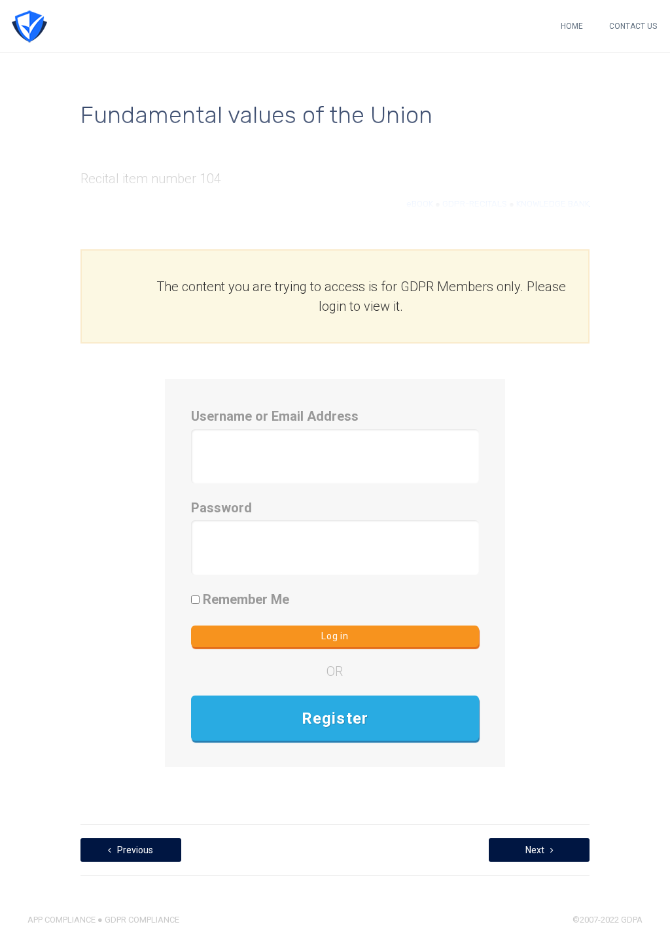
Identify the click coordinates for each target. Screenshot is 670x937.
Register (335, 718)
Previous (134, 850)
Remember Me (244, 599)
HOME (572, 26)
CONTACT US (633, 26)
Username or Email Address (275, 416)
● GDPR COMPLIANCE (137, 920)
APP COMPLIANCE (61, 920)
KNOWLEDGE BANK (553, 204)
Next (535, 850)
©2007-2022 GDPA (608, 920)
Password (221, 508)
